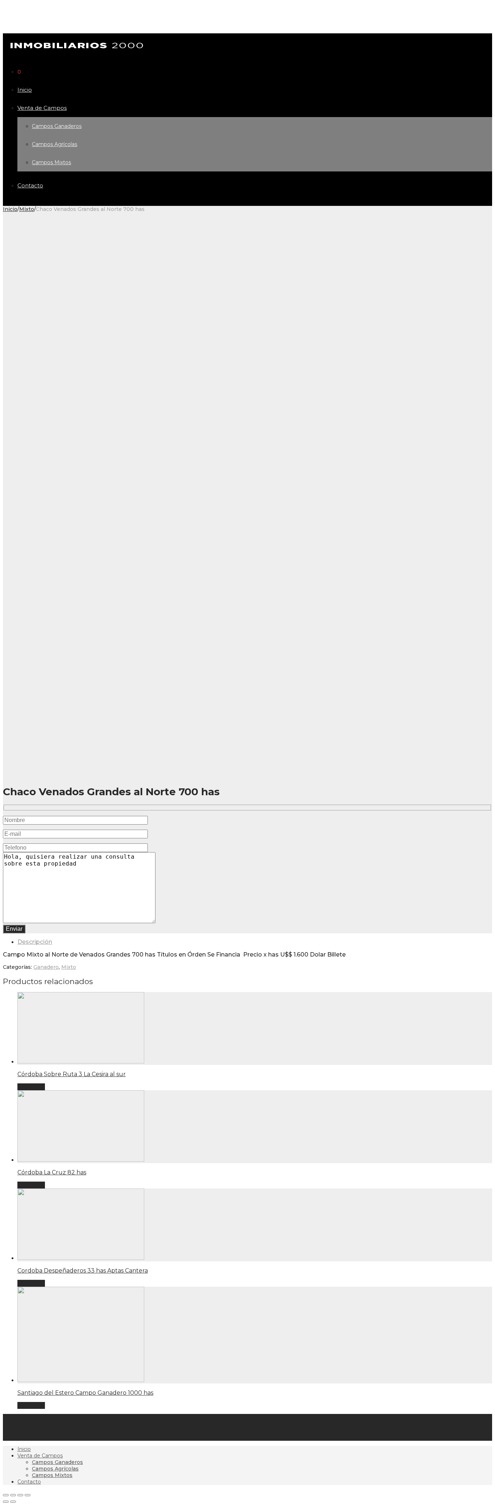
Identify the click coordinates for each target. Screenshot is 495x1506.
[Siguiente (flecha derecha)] (13, 1502)
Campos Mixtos (51, 162)
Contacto (30, 185)
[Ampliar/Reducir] (27, 1495)
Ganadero (46, 967)
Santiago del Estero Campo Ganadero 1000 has (85, 1392)
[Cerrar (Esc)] (6, 1495)
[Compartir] (13, 1495)
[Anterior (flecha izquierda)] (6, 1502)
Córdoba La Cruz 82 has (51, 1172)
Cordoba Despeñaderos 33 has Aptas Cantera (82, 1270)
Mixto (26, 209)
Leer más (31, 1086)
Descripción (34, 941)
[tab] (254, 941)
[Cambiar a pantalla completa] (20, 1495)
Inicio (24, 89)
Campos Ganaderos (57, 126)
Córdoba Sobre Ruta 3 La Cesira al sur (71, 1074)
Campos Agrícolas (54, 144)
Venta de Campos (42, 107)
